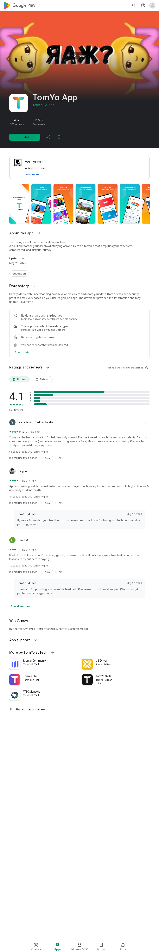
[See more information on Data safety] (34, 286)
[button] (19, 204)
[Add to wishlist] (59, 137)
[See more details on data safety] (22, 352)
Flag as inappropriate (27, 709)
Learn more (32, 174)
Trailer (79, 55)
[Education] (19, 273)
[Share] (48, 137)
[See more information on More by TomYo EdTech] (52, 652)
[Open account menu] (152, 5)
